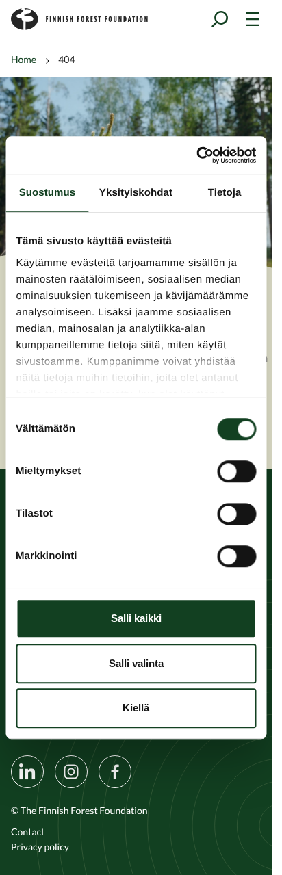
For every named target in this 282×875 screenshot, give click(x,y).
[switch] (236, 471)
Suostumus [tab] (47, 192)
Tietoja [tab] (225, 192)
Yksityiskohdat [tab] (135, 192)
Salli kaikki (136, 618)
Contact (27, 831)
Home (23, 59)
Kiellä (136, 708)
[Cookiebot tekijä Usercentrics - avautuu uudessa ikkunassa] (196, 155)
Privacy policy (40, 846)
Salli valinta (136, 663)
